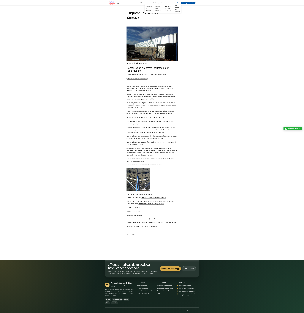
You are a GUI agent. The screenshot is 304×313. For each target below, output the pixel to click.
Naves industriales (137, 63)
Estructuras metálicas (143, 293)
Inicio (141, 3)
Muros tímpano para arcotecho (177, 8)
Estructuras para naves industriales (168, 8)
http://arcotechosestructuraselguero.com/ (151, 204)
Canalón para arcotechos (158, 8)
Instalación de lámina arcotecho (145, 290)
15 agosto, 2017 (131, 234)
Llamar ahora (189, 269)
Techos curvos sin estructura (165, 288)
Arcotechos (176, 3)
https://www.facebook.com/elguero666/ (153, 198)
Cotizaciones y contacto (157, 3)
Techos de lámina (142, 285)
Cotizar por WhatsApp (188, 3)
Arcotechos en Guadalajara (164, 285)
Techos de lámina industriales (165, 290)
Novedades (168, 3)
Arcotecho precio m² (142, 288)
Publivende (196, 310)
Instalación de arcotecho (149, 8)
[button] (292, 128)
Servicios (147, 3)
